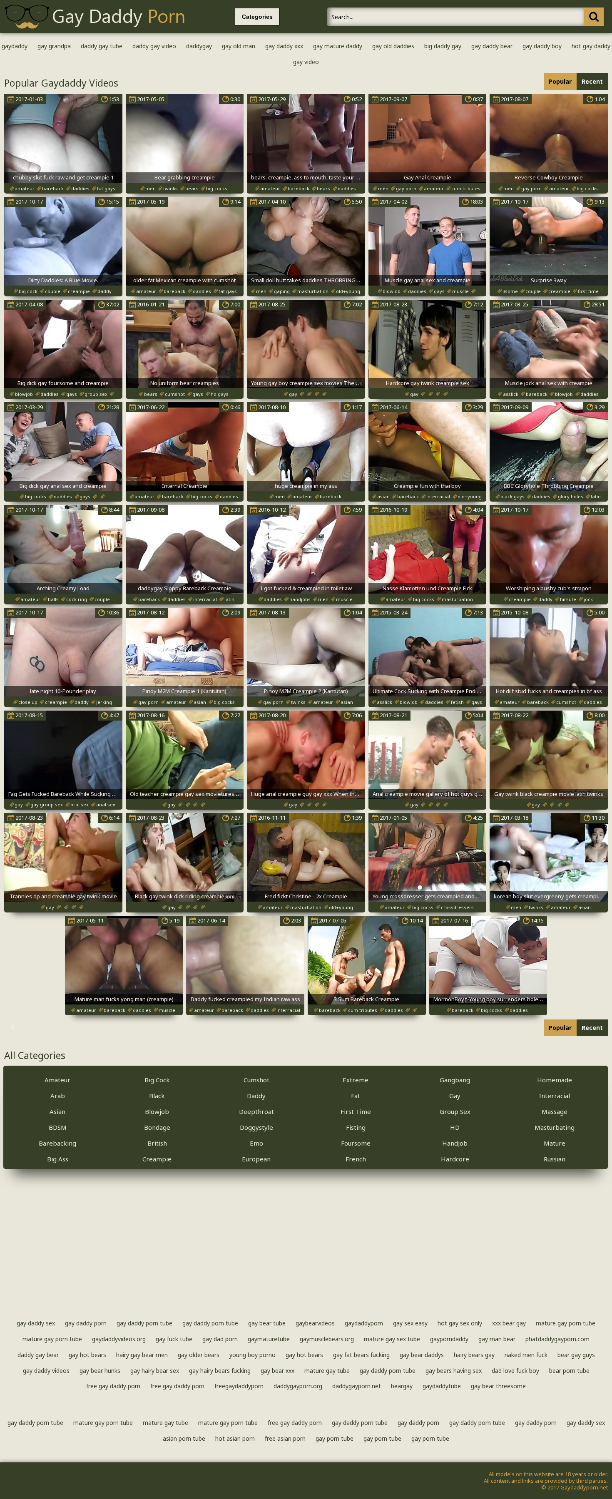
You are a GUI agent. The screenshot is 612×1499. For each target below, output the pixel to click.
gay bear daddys (422, 1355)
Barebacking (57, 1143)
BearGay (402, 1386)
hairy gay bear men (142, 1355)
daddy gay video (154, 46)
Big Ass (57, 1159)
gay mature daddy (337, 46)
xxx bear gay (509, 1323)
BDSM (58, 1127)
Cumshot (256, 1080)
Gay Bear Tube (267, 1323)
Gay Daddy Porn (86, 1323)
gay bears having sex (453, 1371)
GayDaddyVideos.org (119, 1339)
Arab (57, 1095)
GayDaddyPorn (364, 1323)
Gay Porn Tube (334, 1438)
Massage (554, 1111)
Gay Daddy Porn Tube (144, 1323)
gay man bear (496, 1339)
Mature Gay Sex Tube (392, 1339)
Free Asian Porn (285, 1438)
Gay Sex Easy (410, 1323)
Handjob (455, 1143)
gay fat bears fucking (361, 1355)
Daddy (256, 1095)
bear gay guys (576, 1355)
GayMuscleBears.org (327, 1339)
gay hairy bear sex (154, 1371)
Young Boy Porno (252, 1355)
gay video (306, 62)
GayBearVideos (315, 1323)
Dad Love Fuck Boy (515, 1371)
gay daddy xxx (284, 46)
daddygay (199, 46)
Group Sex (455, 1111)
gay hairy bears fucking (220, 1371)
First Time (356, 1111)
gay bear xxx (277, 1371)
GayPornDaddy (449, 1339)
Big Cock (157, 1080)
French (356, 1159)
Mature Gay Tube (327, 1371)
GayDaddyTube (442, 1386)
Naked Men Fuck (526, 1355)
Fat (355, 1095)
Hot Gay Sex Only (460, 1323)
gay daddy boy (542, 46)
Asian (57, 1111)
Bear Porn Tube (569, 1371)
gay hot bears (87, 1355)
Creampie (157, 1159)
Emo (256, 1143)
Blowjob (157, 1111)
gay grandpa (54, 46)
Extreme (355, 1080)
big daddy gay (442, 46)
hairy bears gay (474, 1355)
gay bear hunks (100, 1371)
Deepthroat (256, 1111)
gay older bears (198, 1355)
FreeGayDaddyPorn (239, 1386)
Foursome (356, 1143)
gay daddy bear (491, 46)
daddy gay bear (38, 1355)
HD (455, 1127)
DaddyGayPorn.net (356, 1386)
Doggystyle (256, 1127)
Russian (554, 1159)
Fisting (356, 1127)
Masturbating (555, 1127)
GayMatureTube (269, 1339)
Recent (592, 81)
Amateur (57, 1080)
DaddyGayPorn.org (298, 1386)
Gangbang (455, 1080)
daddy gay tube (101, 46)
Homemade (554, 1080)
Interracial (554, 1095)
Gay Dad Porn (220, 1339)
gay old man (238, 46)
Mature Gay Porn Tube (565, 1323)
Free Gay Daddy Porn (113, 1386)
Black (157, 1095)
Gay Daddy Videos (46, 1371)
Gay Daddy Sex (36, 1323)
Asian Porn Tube (184, 1438)
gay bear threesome (498, 1386)
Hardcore (455, 1159)
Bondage (157, 1127)
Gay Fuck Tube (174, 1339)
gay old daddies (393, 46)
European (256, 1159)
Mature (554, 1143)
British (157, 1143)
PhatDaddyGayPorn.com (557, 1339)
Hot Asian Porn (235, 1438)
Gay (454, 1095)
